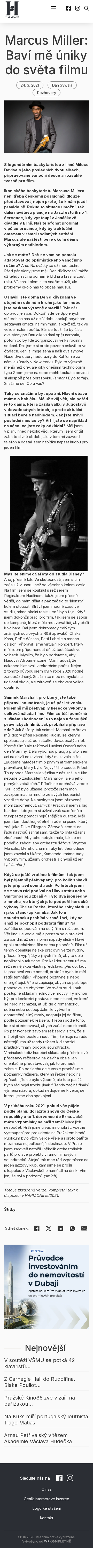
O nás (47, 1489)
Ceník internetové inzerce (46, 1498)
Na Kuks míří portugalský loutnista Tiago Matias (46, 1419)
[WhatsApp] (72, 1228)
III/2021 (51, 1195)
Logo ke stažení (46, 1508)
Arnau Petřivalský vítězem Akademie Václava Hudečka (38, 1438)
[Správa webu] (57, 1541)
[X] (48, 1228)
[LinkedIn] (60, 1228)
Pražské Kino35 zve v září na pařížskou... (39, 1401)
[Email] (84, 1228)
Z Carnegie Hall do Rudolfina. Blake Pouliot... (39, 1382)
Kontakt (46, 1517)
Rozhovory (46, 93)
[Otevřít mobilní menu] (53, 8)
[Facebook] (37, 1228)
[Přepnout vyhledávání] (86, 8)
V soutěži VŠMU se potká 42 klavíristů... (39, 1363)
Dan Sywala (62, 85)
